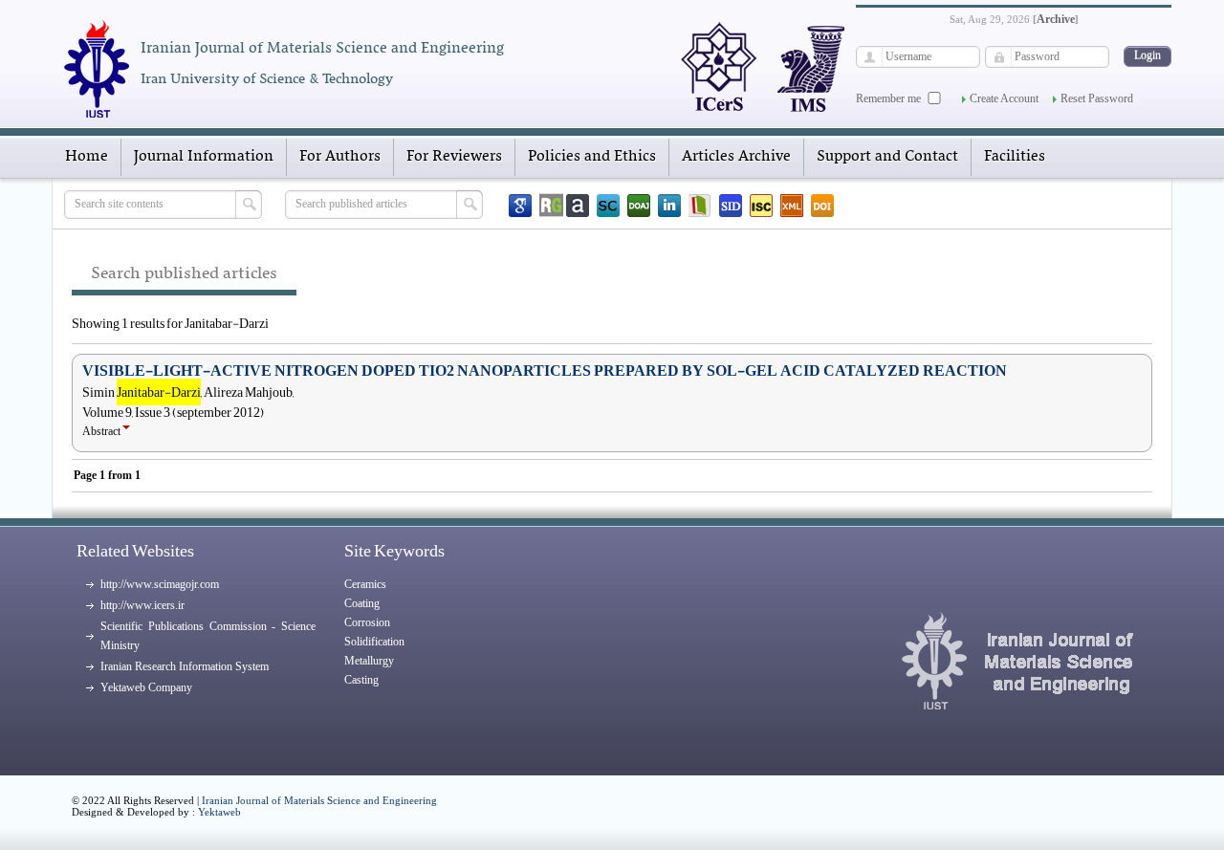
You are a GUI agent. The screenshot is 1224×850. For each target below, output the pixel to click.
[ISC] (761, 205)
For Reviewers (454, 156)
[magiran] (699, 205)
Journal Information (203, 156)
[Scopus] (608, 205)
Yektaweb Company (146, 687)
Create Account (1004, 98)
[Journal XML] (791, 205)
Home (86, 156)
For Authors (340, 156)
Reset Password (1096, 98)
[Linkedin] (669, 205)
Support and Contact (887, 156)
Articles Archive (736, 156)
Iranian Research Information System (184, 666)
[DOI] (822, 205)
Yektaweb (219, 811)
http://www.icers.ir (142, 605)
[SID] (730, 205)
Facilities (1014, 156)
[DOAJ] (638, 205)
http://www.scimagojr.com (159, 584)
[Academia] (577, 205)
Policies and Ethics (592, 156)
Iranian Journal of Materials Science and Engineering (319, 800)
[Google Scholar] (520, 205)
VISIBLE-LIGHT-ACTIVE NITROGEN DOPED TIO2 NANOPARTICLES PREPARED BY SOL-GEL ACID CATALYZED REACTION (544, 371)
